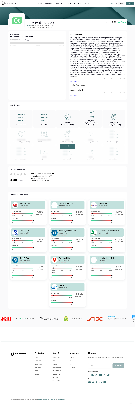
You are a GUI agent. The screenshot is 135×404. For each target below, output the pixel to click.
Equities (72, 357)
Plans (87, 3)
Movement (48, 3)
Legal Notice (56, 381)
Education (71, 3)
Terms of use (56, 374)
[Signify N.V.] (28, 267)
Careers (55, 364)
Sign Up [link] (129, 3)
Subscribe (118, 366)
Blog (79, 3)
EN (112, 3)
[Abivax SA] (106, 212)
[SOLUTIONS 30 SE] (67, 212)
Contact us (56, 357)
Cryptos (72, 367)
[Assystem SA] (28, 212)
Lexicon (37, 374)
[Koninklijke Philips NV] (67, 239)
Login (121, 3)
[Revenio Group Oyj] (106, 267)
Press (54, 361)
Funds (71, 361)
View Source (74, 82)
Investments (60, 3)
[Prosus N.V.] (28, 239)
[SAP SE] (67, 294)
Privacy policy (57, 367)
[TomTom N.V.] (67, 267)
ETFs (71, 364)
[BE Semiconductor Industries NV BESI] (106, 239)
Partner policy (57, 371)
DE (116, 3)
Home (40, 3)
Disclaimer (55, 377)
